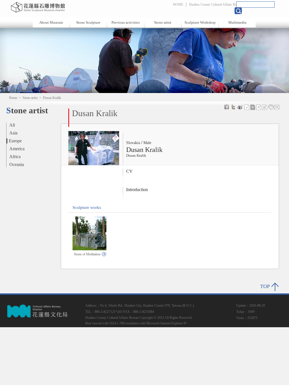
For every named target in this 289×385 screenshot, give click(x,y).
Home (13, 98)
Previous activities (125, 22)
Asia (13, 132)
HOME (178, 4)
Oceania (16, 164)
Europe (15, 140)
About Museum (51, 22)
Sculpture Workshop (200, 22)
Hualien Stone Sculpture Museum (69, 7)
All (12, 125)
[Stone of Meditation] (89, 248)
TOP (265, 286)
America (17, 148)
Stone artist (162, 22)
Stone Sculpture (88, 22)
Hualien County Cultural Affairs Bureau (215, 4)
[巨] (265, 107)
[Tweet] (233, 107)
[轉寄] (276, 107)
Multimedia (237, 22)
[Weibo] (240, 107)
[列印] (270, 107)
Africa (15, 156)
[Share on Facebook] (226, 107)
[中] (253, 107)
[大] (259, 107)
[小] (247, 107)
